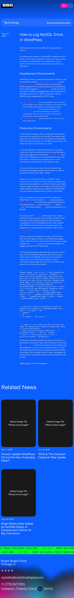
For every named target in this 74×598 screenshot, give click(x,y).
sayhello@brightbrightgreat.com (22, 577)
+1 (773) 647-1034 (13, 584)
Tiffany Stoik (25, 363)
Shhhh (48, 588)
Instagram (7, 588)
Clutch (32, 588)
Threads (21, 588)
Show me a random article (58, 23)
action (60, 239)
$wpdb (41, 91)
